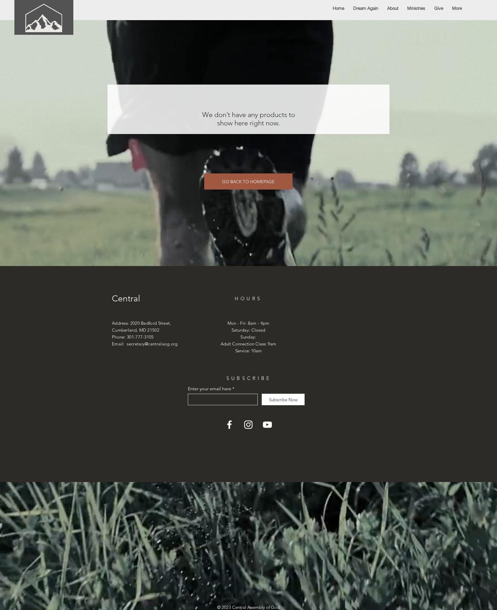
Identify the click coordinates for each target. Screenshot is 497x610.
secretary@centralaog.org (152, 344)
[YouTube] (267, 424)
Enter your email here (209, 389)
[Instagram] (248, 424)
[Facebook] (229, 424)
